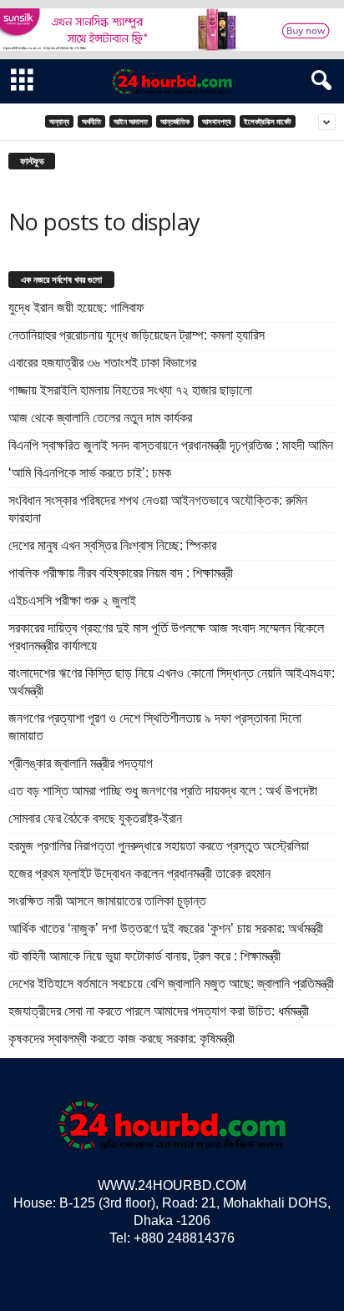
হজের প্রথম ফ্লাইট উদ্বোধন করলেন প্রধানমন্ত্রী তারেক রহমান (139, 873)
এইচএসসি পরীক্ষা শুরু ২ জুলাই (72, 600)
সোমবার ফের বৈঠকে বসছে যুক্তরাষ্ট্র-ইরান (95, 818)
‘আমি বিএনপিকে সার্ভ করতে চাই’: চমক (89, 473)
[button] (318, 81)
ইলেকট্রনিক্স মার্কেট (267, 121)
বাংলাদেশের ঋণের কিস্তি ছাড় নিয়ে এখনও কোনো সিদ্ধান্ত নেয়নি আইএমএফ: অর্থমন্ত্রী (171, 682)
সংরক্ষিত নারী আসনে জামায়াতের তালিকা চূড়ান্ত (107, 901)
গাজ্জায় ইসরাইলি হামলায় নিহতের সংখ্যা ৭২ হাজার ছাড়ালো (130, 390)
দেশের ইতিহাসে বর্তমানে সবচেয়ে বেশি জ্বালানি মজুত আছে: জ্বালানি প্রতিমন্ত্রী (171, 983)
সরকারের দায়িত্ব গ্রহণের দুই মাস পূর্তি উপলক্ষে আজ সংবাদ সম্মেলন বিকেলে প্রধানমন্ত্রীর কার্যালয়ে (166, 637)
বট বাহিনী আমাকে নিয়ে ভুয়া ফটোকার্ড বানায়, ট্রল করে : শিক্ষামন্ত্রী (144, 956)
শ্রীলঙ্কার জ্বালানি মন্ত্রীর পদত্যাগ (80, 763)
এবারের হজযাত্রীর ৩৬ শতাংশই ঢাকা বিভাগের (102, 362)
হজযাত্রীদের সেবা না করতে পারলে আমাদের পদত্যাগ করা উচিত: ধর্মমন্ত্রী (158, 1011)
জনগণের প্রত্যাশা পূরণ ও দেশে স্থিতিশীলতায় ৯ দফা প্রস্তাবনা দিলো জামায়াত (154, 727)
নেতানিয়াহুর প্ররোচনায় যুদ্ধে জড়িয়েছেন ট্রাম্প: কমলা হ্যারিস (136, 335)
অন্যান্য (59, 121)
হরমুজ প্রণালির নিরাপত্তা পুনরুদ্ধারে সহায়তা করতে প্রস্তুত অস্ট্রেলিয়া (158, 846)
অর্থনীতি (91, 121)
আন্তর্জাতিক (175, 121)
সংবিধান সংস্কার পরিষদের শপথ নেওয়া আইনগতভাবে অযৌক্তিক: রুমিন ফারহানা (157, 509)
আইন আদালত (131, 121)
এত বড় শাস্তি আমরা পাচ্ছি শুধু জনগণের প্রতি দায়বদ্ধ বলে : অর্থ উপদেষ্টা (162, 791)
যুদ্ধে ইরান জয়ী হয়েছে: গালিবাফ (76, 307)
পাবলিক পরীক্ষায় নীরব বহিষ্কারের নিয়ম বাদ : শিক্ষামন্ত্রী (120, 573)
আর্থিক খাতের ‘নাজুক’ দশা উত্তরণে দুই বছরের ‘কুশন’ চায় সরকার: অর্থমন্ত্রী (165, 928)
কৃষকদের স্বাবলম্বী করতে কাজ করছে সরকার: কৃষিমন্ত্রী (121, 1038)
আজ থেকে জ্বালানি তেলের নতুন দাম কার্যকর (100, 418)
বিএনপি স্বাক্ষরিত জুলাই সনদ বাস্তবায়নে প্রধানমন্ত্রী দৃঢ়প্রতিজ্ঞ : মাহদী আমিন (170, 445)
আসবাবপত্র (216, 121)
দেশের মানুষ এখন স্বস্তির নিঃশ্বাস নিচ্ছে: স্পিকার (112, 545)
